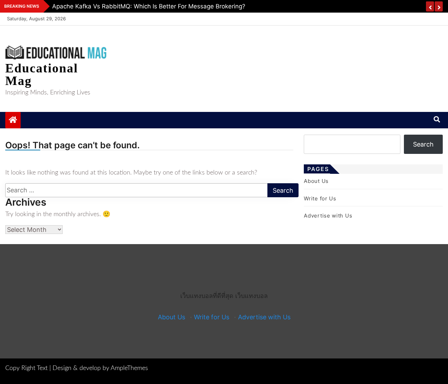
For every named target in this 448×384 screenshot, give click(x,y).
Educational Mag (41, 74)
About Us (316, 181)
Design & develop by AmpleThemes (100, 368)
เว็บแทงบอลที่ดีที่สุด (206, 295)
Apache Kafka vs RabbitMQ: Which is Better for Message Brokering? (148, 6)
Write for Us (320, 198)
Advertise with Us (328, 215)
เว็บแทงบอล (251, 295)
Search (423, 144)
